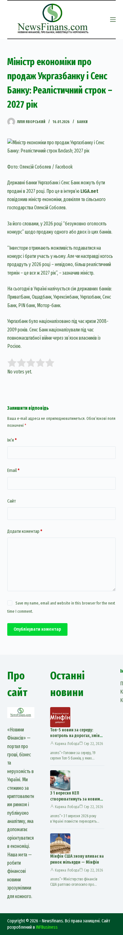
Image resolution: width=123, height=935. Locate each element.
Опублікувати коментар (37, 629)
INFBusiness (47, 927)
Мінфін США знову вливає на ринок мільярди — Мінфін (77, 859)
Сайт (11, 501)
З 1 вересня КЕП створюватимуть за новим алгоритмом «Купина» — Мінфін (75, 802)
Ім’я (12, 440)
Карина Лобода (67, 743)
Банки (82, 122)
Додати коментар (24, 531)
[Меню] (113, 19)
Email (13, 470)
